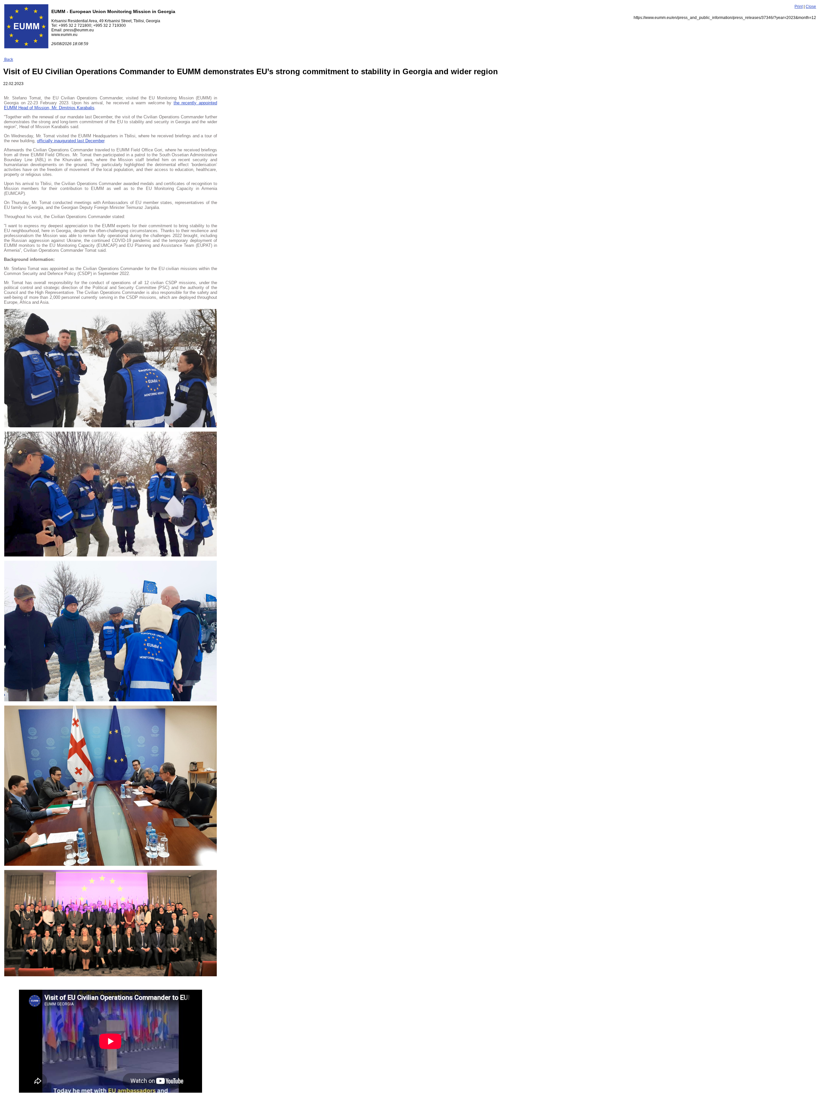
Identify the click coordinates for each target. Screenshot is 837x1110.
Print (798, 6)
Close (811, 6)
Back (8, 59)
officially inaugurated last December (70, 140)
